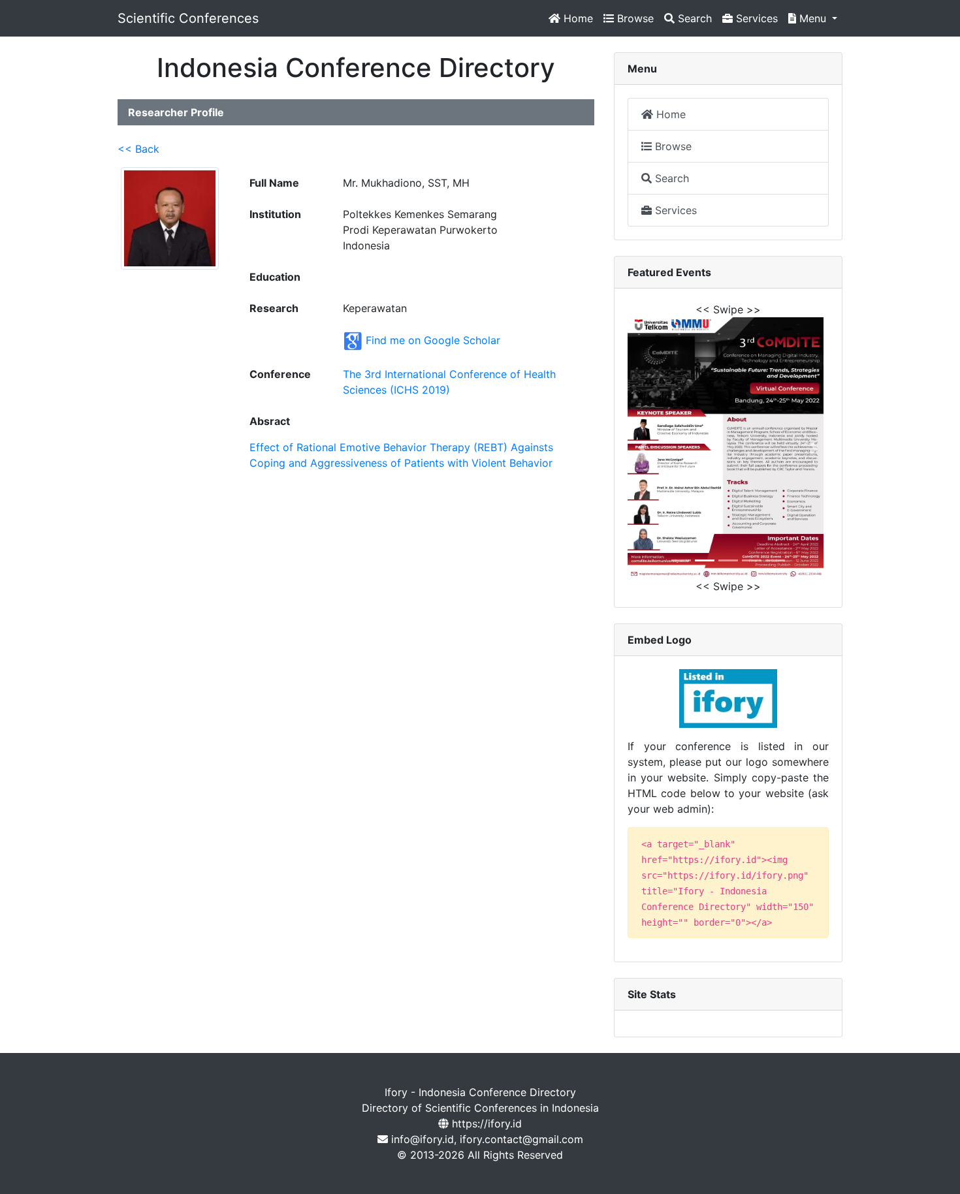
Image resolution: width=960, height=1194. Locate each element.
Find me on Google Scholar (433, 340)
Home (576, 18)
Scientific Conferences (188, 18)
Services (755, 18)
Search (693, 18)
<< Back (138, 148)
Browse (634, 18)
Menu (812, 18)
